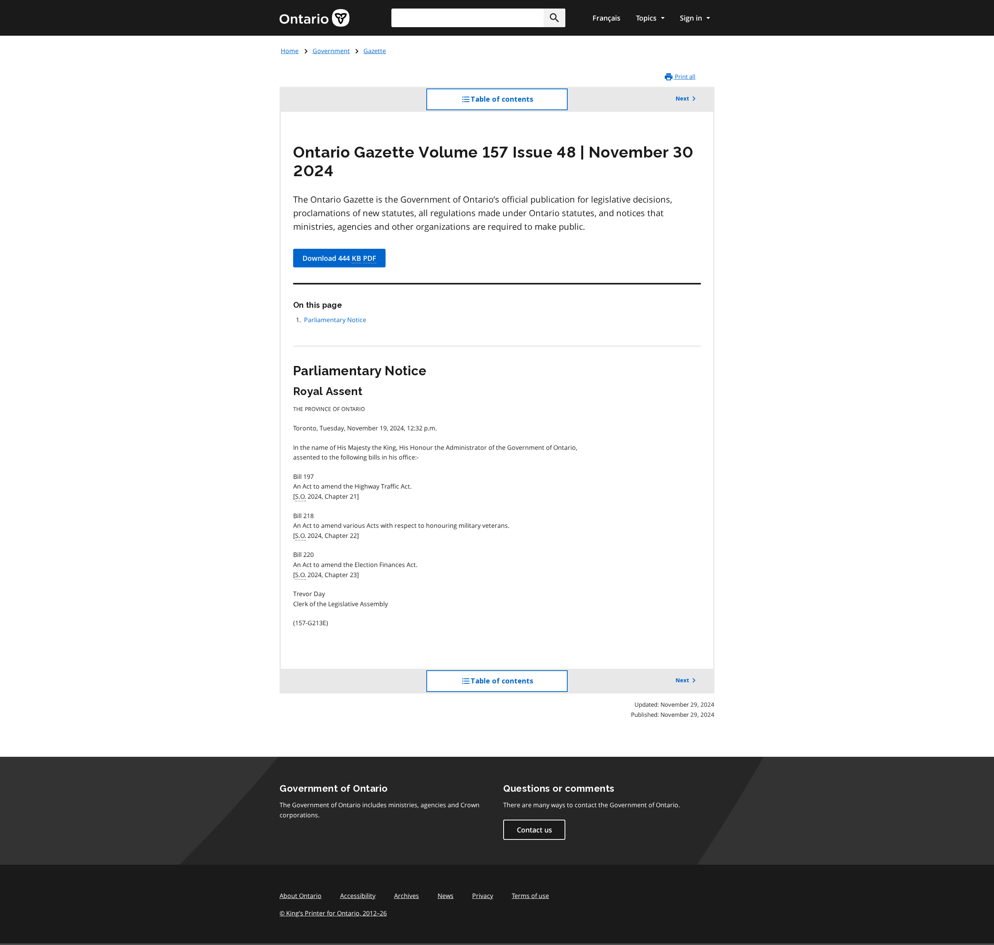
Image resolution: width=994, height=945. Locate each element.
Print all (684, 76)
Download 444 (339, 258)
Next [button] (682, 98)
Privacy (482, 895)
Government (331, 51)
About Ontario (300, 895)
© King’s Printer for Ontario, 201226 (333, 913)
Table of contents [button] (518, 102)
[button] (554, 18)
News (446, 895)
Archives (406, 895)
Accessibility (357, 895)
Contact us (534, 829)
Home (290, 51)
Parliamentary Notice (335, 320)
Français (606, 18)
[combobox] (478, 18)
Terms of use (530, 895)
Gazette (374, 51)
